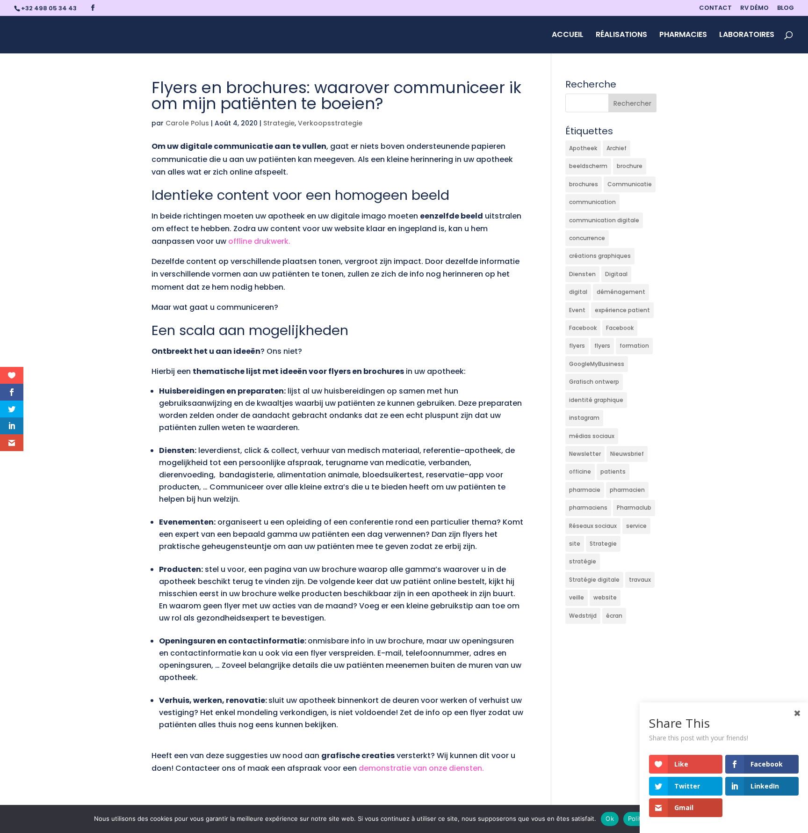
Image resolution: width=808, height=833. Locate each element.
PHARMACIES (683, 35)
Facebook (583, 328)
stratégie (582, 561)
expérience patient (622, 310)
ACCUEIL (568, 35)
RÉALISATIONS (621, 35)
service (636, 526)
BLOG (785, 8)
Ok (610, 818)
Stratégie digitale (594, 580)
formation (634, 346)
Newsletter (585, 454)
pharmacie (584, 490)
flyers (577, 346)
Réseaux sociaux (593, 526)
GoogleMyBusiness (596, 364)
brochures (583, 184)
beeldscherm (588, 166)
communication (592, 202)
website (605, 597)
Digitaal (616, 274)
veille (576, 597)
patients (613, 471)
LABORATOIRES (746, 35)
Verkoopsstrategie (330, 123)
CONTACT (715, 8)
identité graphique (596, 400)
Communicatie (629, 184)
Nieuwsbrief (627, 454)
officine (580, 471)
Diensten (582, 274)
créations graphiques (600, 256)
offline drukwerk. (259, 241)
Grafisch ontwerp (594, 382)
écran (614, 616)
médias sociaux (591, 436)
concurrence (587, 238)
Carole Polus (187, 123)
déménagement (621, 292)
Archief (616, 148)
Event (577, 310)
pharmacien (627, 490)
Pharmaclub (634, 507)
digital (578, 292)
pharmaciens (588, 507)
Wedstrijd (583, 616)
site (574, 544)
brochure (629, 166)
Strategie (279, 123)
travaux (640, 580)
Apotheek (583, 148)
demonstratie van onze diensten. (421, 768)
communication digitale (604, 220)
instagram (584, 418)
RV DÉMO (754, 8)
